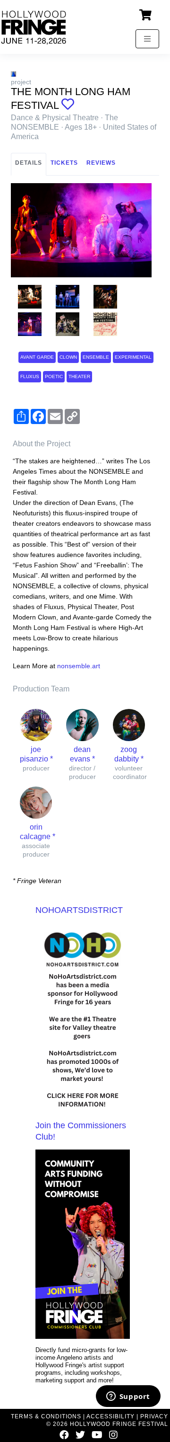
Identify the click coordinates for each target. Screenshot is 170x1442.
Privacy (154, 1416)
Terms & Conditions (46, 1416)
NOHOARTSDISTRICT (79, 910)
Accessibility (110, 1416)
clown (68, 357)
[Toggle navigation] (147, 38)
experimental (133, 357)
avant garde (37, 357)
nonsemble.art (78, 666)
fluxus (29, 376)
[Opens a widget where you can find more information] (128, 1397)
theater (79, 376)
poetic (54, 376)
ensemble (96, 357)
